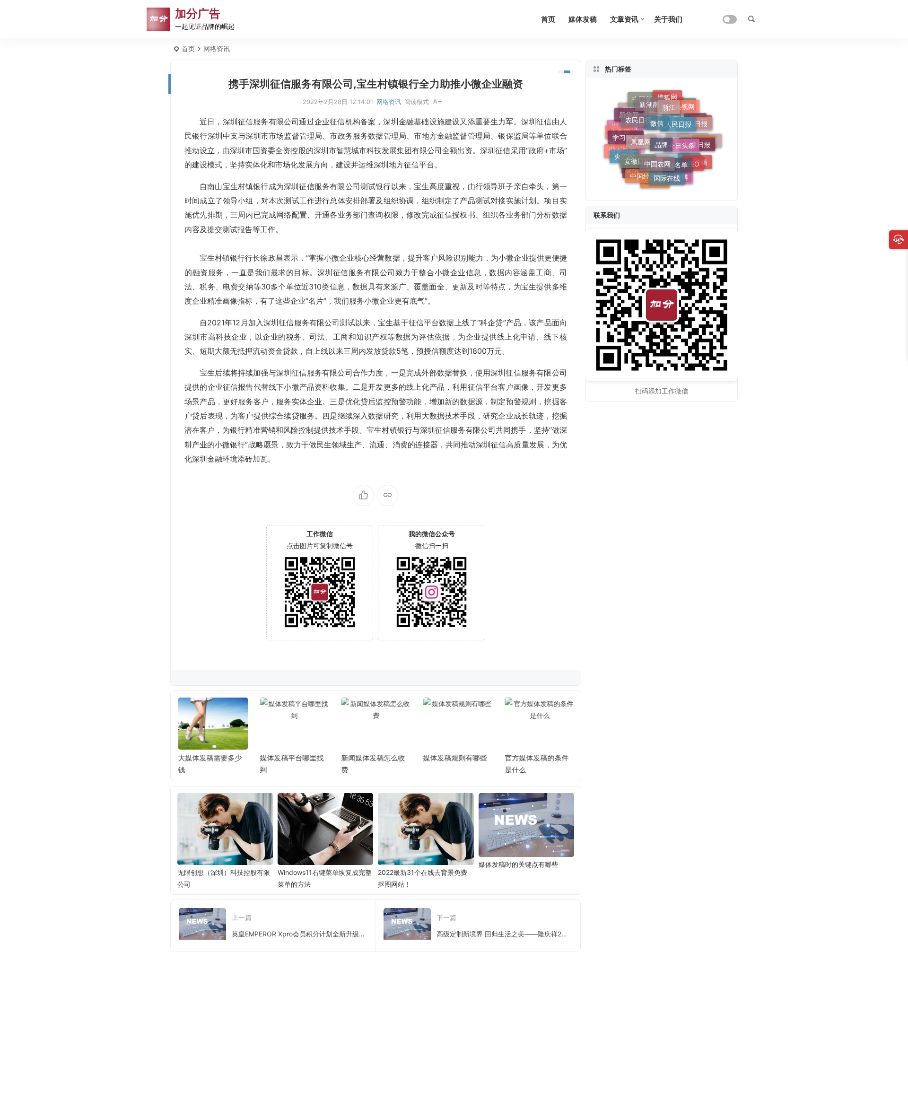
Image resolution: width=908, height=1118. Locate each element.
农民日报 (638, 115)
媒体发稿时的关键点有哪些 (518, 864)
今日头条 (681, 139)
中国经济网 (646, 173)
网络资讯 (216, 48)
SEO (692, 161)
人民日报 (678, 118)
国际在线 (667, 175)
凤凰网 (641, 135)
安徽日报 (637, 156)
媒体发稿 (582, 19)
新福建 (646, 149)
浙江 (668, 103)
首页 (548, 19)
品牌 (661, 137)
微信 (657, 117)
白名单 (678, 160)
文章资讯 (624, 19)
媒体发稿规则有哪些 (455, 757)
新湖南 (649, 101)
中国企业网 (659, 126)
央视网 (685, 105)
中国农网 (657, 158)
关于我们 (668, 19)
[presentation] (519, 713)
